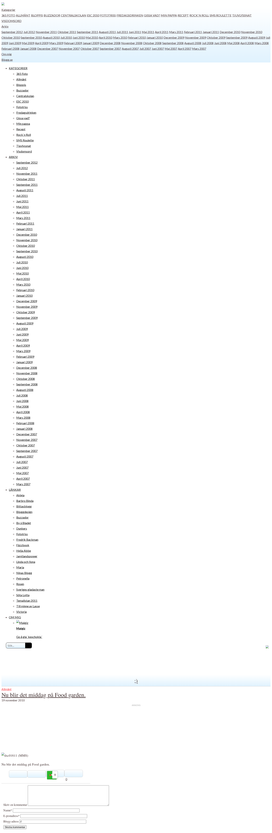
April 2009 (41, 43)
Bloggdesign (24, 512)
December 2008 (110, 43)
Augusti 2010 (51, 37)
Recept (183, 15)
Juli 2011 (122, 32)
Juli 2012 (29, 32)
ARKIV (13, 157)
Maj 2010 (92, 37)
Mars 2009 (56, 43)
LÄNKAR (15, 489)
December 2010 (230, 32)
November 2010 (251, 32)
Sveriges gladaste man (30, 589)
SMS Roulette (220, 15)
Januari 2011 (211, 32)
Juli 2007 (145, 48)
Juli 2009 (22, 329)
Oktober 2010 (10, 37)
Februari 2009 (73, 43)
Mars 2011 (176, 32)
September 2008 (173, 43)
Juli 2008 (208, 43)
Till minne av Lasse (28, 606)
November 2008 (131, 43)
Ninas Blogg (24, 573)
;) (136, 680)
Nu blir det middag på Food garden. (43, 695)
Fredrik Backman (27, 539)
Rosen (20, 584)
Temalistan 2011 (26, 600)
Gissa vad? (152, 15)
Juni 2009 (15, 43)
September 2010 (31, 37)
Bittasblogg (24, 506)
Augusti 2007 (130, 48)
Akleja (20, 495)
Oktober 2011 (67, 32)
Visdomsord (11, 21)
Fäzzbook (22, 545)
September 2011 (87, 32)
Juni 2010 (79, 37)
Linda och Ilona (25, 561)
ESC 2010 (93, 15)
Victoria (21, 611)
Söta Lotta (22, 595)
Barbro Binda (24, 500)
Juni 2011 (135, 32)
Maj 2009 (28, 43)
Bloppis (37, 15)
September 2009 (236, 37)
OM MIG (15, 617)
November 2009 (195, 37)
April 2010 (105, 37)
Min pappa (169, 15)
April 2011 (161, 32)
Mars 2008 (262, 43)
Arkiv (5, 26)
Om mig (6, 54)
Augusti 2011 (107, 32)
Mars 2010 (120, 37)
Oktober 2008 (152, 43)
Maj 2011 (148, 32)
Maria (20, 567)
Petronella (22, 578)
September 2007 (110, 48)
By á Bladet (23, 523)
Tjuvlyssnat (242, 15)
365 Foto (8, 15)
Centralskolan (73, 15)
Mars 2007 (199, 48)
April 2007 (184, 48)
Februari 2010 (137, 37)
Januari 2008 (28, 48)
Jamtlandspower (26, 556)
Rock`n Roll (199, 15)
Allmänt (23, 15)
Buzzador (52, 15)
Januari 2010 (155, 37)
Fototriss (108, 15)
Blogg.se (7, 59)
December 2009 (174, 37)
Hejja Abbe (23, 550)
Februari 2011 (193, 32)
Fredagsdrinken (130, 15)
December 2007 (47, 48)
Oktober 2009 (216, 37)
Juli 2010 (66, 37)
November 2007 (69, 48)
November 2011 (46, 32)
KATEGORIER (18, 68)
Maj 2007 (171, 48)
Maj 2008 (233, 43)
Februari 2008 (10, 48)
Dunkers (21, 528)
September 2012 (12, 32)
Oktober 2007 (89, 48)
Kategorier (8, 9)
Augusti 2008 (192, 43)
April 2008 (247, 43)
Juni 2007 (158, 48)
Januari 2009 (91, 43)
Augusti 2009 (256, 37)
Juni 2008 (220, 43)
